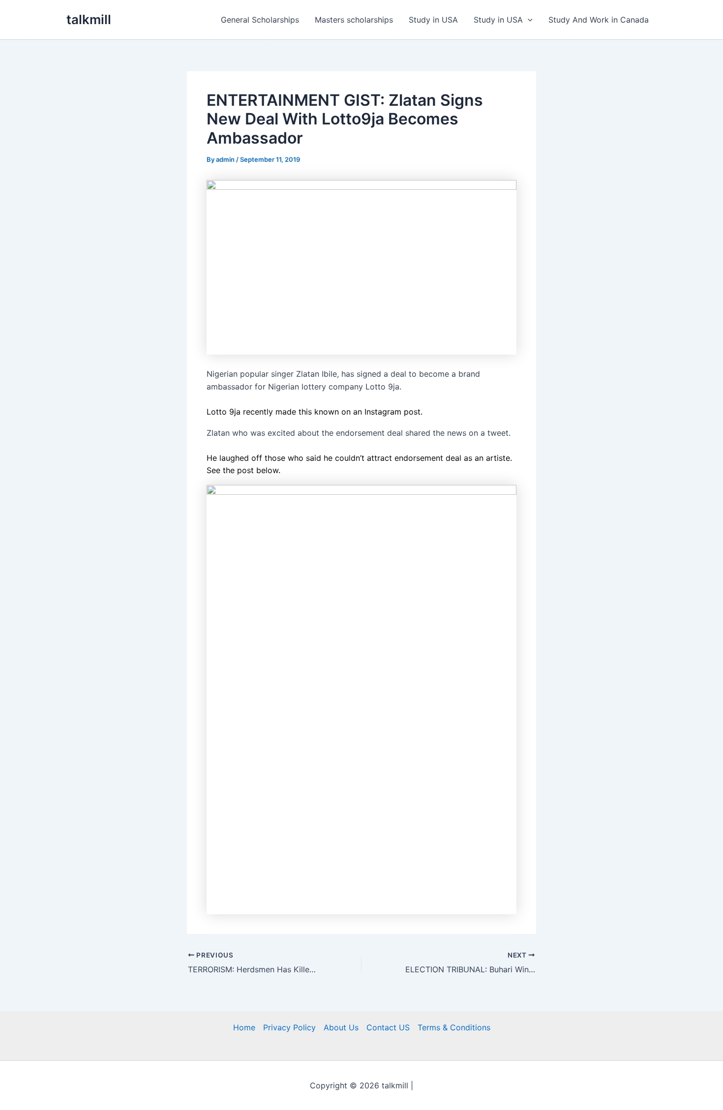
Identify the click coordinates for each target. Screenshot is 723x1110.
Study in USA (433, 20)
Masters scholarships (354, 20)
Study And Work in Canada (598, 20)
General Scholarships (260, 20)
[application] (528, 19)
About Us (341, 1027)
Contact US (388, 1027)
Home (244, 1027)
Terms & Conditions (454, 1027)
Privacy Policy (289, 1027)
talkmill (88, 19)
